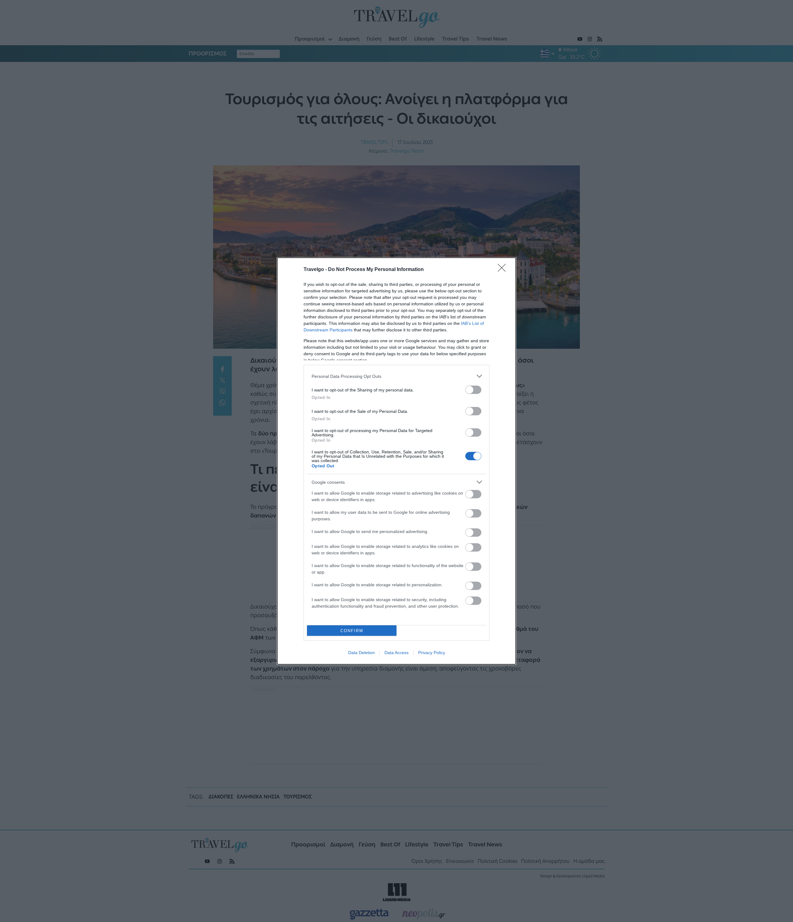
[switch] (473, 390)
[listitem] (396, 376)
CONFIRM (351, 630)
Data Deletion (361, 652)
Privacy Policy (431, 652)
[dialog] (396, 461)
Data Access (396, 652)
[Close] (504, 270)
